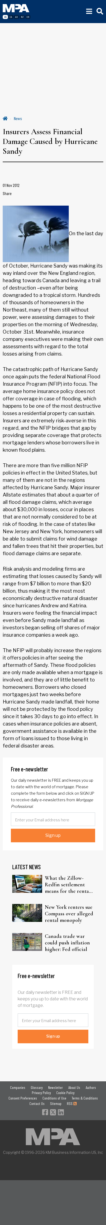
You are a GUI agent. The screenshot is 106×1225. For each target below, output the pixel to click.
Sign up (53, 835)
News (18, 118)
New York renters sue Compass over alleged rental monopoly (69, 914)
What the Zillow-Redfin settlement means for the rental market (68, 884)
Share (7, 193)
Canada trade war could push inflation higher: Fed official (67, 943)
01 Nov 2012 (11, 185)
